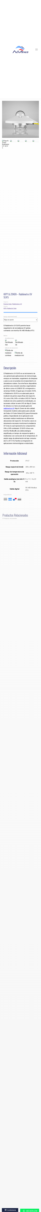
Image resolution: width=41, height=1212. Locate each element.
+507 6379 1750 (31, 1211)
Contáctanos (11, 1210)
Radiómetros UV (17, 304)
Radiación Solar (11, 308)
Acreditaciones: (9, 338)
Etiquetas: (6, 306)
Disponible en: (8, 494)
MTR (5, 308)
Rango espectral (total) (10, 316)
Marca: (5, 335)
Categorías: (6, 301)
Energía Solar (8, 304)
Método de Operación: (11, 348)
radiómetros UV (9, 408)
